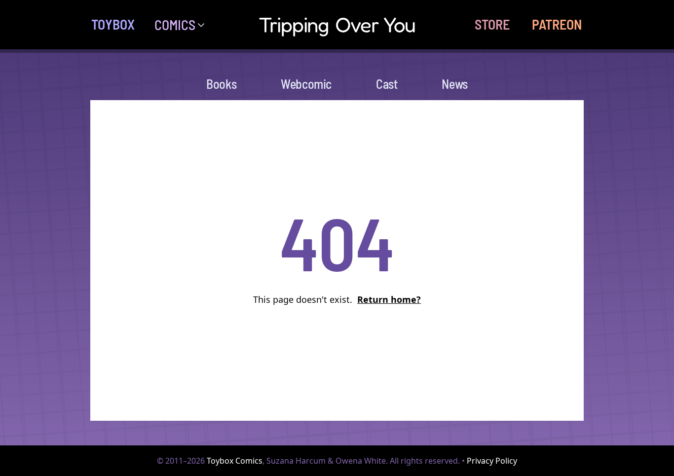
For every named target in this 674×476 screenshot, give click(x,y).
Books (221, 83)
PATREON (557, 24)
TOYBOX (113, 24)
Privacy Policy (492, 460)
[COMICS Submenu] (204, 24)
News (454, 83)
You (337, 24)
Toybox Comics (234, 460)
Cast (386, 83)
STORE (492, 24)
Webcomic (306, 83)
